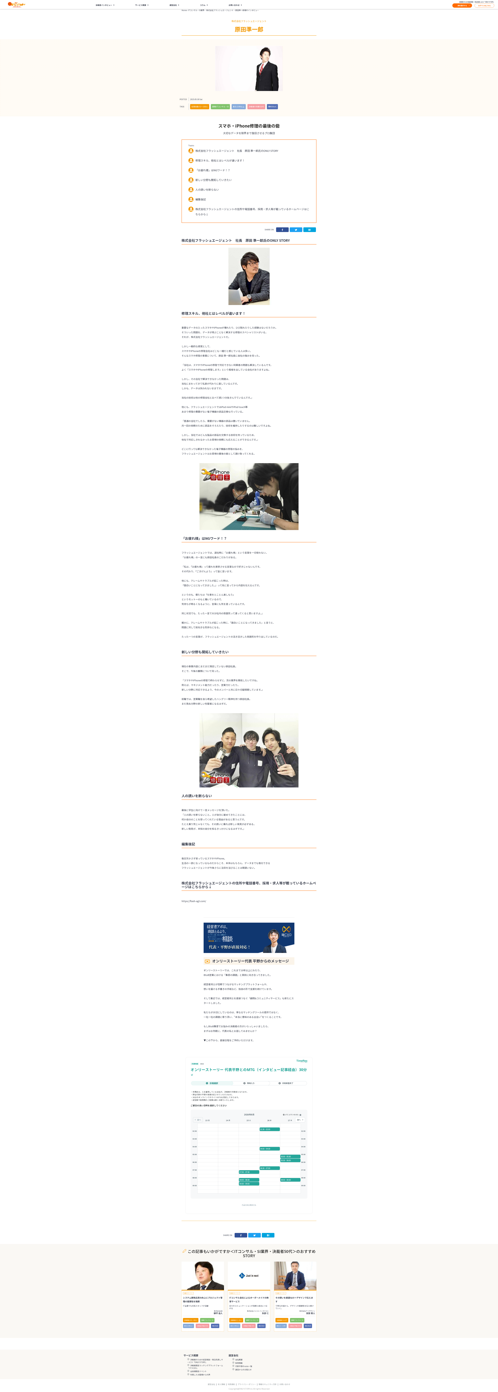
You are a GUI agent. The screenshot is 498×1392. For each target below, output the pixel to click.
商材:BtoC (272, 106)
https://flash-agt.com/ (194, 901)
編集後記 (200, 199)
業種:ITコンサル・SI (220, 106)
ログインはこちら (484, 5)
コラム (202, 5)
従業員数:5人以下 (282, 1320)
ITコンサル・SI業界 (196, 10)
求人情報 (221, 1384)
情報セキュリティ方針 (268, 1384)
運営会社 (211, 1384)
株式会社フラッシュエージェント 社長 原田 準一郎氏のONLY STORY (236, 151)
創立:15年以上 (238, 106)
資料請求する (462, 5)
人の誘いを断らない (207, 189)
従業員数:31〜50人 (236, 1320)
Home (184, 10)
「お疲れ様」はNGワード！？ (212, 170)
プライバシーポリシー (247, 1384)
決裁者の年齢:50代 (256, 106)
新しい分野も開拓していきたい (213, 180)
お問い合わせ (234, 5)
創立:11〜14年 (281, 1326)
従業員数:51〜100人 (199, 106)
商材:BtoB (215, 1326)
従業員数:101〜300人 (190, 1320)
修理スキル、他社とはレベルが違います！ (220, 160)
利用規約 (231, 1384)
